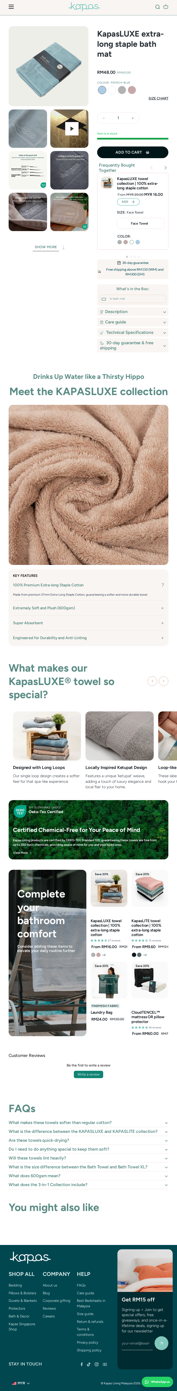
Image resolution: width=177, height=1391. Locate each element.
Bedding (15, 1285)
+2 (104, 955)
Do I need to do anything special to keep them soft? (59, 1149)
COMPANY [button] (56, 1274)
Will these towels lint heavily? (37, 1158)
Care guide (115, 322)
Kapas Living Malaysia (118, 1383)
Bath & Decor (19, 1316)
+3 (145, 955)
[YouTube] (105, 1364)
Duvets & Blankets (23, 1300)
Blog (46, 1293)
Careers (49, 1316)
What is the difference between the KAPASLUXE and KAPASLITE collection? (83, 1131)
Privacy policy (87, 1342)
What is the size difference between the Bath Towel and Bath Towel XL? (78, 1166)
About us (50, 1285)
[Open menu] (11, 6)
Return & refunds (90, 1321)
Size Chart (158, 98)
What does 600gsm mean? (34, 1175)
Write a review (88, 1074)
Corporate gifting (56, 1300)
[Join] (161, 1343)
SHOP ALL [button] (21, 1274)
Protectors (17, 1308)
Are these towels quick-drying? (39, 1140)
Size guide (85, 1314)
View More (20, 853)
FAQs (81, 1285)
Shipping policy (89, 1350)
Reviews (49, 1308)
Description (116, 311)
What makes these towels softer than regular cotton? (60, 1122)
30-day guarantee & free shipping (126, 345)
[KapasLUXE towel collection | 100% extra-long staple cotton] (107, 183)
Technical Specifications (129, 332)
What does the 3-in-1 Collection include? (48, 1184)
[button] (102, 90)
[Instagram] (97, 1364)
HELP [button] (83, 1274)
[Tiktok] (88, 1364)
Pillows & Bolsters (22, 1293)
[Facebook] (82, 1364)
